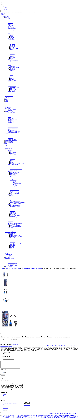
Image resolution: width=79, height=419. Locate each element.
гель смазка (7, 114)
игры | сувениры (8, 260)
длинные (12, 78)
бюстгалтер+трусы (14, 60)
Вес (4, 353)
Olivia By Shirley (13, 88)
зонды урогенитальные (15, 228)
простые (12, 56)
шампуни (10, 136)
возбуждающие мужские (13, 119)
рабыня (11, 49)
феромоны (7, 133)
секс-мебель (10, 221)
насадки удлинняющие (15, 201)
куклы (9, 151)
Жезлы (14, 188)
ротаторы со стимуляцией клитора (17, 163)
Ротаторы (15, 184)
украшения (12, 249)
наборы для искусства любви (14, 131)
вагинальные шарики (12, 170)
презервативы (8, 259)
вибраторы (10, 171)
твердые (12, 37)
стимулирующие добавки (13, 132)
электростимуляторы (14, 190)
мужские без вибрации (15, 205)
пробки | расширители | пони (16, 165)
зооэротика (12, 216)
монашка (12, 47)
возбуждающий (11, 122)
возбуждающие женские (13, 128)
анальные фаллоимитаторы (16, 169)
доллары (5, 7)
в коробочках (13, 30)
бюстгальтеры (11, 19)
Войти (24, 12)
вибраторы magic (14, 173)
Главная (2, 9)
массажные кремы (9, 142)
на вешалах (12, 29)
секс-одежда (12, 237)
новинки (7, 146)
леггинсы (12, 58)
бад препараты (8, 254)
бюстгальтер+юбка (14, 61)
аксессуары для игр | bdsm (10, 232)
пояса (9, 85)
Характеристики (8, 346)
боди (9, 18)
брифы (6, 101)
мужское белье (6, 94)
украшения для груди (12, 263)
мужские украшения (12, 264)
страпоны (10, 194)
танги (11, 71)
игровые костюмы (12, 20)
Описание (2, 346)
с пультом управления (15, 225)
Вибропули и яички (17, 186)
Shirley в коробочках (14, 87)
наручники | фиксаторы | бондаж (15, 243)
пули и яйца (12, 174)
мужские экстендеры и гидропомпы (18, 208)
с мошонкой (12, 211)
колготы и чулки (11, 21)
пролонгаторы (11, 121)
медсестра (12, 46)
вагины (12, 160)
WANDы (15, 182)
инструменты (13, 230)
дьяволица (12, 45)
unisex (11, 196)
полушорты (12, 73)
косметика (5, 106)
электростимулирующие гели (16, 226)
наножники (12, 245)
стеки (11, 240)
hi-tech (11, 176)
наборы (12, 177)
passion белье (13, 89)
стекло (11, 218)
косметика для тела (9, 111)
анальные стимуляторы (13, 164)
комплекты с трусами (14, 67)
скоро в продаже (8, 266)
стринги (12, 70)
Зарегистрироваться (30, 12)
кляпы (11, 234)
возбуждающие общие (12, 130)
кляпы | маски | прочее (12, 233)
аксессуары (10, 38)
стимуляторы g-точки (14, 172)
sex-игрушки (8, 149)
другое (6, 253)
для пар (12, 191)
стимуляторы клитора (15, 179)
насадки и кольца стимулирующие (17, 202)
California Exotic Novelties (36, 268)
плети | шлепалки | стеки (13, 238)
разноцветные (8, 144)
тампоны (10, 110)
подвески (10, 248)
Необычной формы (17, 183)
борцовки (7, 97)
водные (9, 117)
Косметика (5, 407)
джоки (6, 103)
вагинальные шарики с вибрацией (15, 223)
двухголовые (13, 213)
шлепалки (12, 242)
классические (13, 175)
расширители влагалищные (16, 229)
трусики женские (11, 68)
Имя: (1, 360)
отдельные (12, 66)
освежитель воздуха (12, 139)
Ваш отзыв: (16, 360)
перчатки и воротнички (13, 40)
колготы (9, 55)
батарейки (7, 257)
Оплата (16, 9)
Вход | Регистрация (7, 397)
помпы (9, 204)
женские (9, 135)
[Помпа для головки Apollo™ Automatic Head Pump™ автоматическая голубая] (6, 278)
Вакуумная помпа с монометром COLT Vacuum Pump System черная (61, 345)
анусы (11, 161)
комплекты (10, 23)
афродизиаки (8, 107)
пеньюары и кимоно (12, 80)
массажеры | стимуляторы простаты (17, 167)
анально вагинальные (15, 193)
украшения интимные (10, 261)
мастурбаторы (11, 156)
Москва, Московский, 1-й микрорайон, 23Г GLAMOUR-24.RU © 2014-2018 (21, 417)
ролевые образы (13, 51)
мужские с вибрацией (15, 206)
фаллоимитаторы (11, 209)
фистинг (9, 222)
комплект (12, 247)
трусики (9, 26)
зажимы (12, 250)
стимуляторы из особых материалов (15, 217)
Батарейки (5, 352)
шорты (11, 72)
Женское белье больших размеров (10, 403)
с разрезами (12, 69)
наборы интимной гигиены (11, 140)
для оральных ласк (12, 109)
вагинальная (10, 120)
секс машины (11, 150)
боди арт (10, 113)
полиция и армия (14, 48)
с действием (8, 124)
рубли (4, 6)
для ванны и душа (11, 112)
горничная (12, 44)
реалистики (12, 155)
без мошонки (13, 212)
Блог (5, 9)
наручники (12, 244)
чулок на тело (11, 27)
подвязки (10, 41)
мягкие (11, 36)
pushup (11, 35)
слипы (11, 75)
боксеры (7, 99)
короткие (12, 79)
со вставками (13, 152)
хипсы (6, 98)
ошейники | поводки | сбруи (16, 236)
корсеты (9, 24)
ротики (11, 162)
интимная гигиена (9, 108)
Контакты (8, 9)
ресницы (5, 143)
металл (11, 219)
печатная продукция (9, 258)
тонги (11, 76)
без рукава (12, 83)
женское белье (6, 16)
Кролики (15, 185)
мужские (10, 134)
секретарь (12, 50)
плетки (11, 239)
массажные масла (9, 141)
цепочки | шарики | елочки (16, 166)
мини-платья (10, 25)
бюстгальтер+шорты (14, 62)
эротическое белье (12, 28)
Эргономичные (16, 187)
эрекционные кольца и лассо (16, 203)
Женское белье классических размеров (11, 404)
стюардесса (12, 52)
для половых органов (12, 265)
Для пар (14, 181)
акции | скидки (8, 148)
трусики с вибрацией (14, 192)
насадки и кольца (11, 198)
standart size (7, 31)
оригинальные (13, 158)
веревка (12, 246)
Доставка (13, 9)
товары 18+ (5, 145)
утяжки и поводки (14, 200)
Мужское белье (6, 405)
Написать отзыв (15, 344)
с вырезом (12, 57)
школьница (12, 54)
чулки (9, 77)
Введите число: (3, 369)
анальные (10, 115)
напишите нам (27, 405)
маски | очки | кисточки (15, 235)
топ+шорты (12, 64)
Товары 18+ (5, 408)
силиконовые (11, 118)
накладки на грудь (12, 39)
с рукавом (12, 82)
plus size (7, 17)
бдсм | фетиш (10, 227)
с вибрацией (13, 154)
